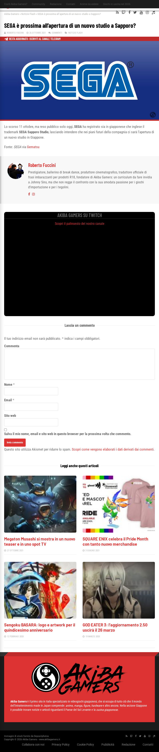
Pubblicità (107, 744)
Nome (8, 384)
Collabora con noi (33, 744)
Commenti (57, 32)
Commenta (11, 346)
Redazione (55, 4)
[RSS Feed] (117, 12)
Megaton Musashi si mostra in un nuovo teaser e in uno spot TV (39, 541)
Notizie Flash (28, 14)
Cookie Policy (85, 744)
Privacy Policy (61, 744)
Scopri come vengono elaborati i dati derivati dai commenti (113, 449)
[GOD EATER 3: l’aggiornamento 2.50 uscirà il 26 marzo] (119, 617)
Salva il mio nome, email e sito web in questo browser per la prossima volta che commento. (67, 434)
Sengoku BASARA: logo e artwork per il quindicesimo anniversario (39, 627)
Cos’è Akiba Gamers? (15, 4)
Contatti (70, 4)
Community (38, 4)
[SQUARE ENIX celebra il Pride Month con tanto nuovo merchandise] (119, 531)
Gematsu (33, 147)
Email (8, 400)
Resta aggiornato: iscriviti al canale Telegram (35, 39)
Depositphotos (41, 736)
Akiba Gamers (11, 14)
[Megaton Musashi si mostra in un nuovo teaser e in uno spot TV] (40, 531)
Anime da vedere (89, 4)
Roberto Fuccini (15, 32)
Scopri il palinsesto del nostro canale (79, 224)
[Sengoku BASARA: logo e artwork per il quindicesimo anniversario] (40, 617)
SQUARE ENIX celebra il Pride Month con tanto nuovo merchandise (115, 541)
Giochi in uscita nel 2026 (116, 4)
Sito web (10, 415)
